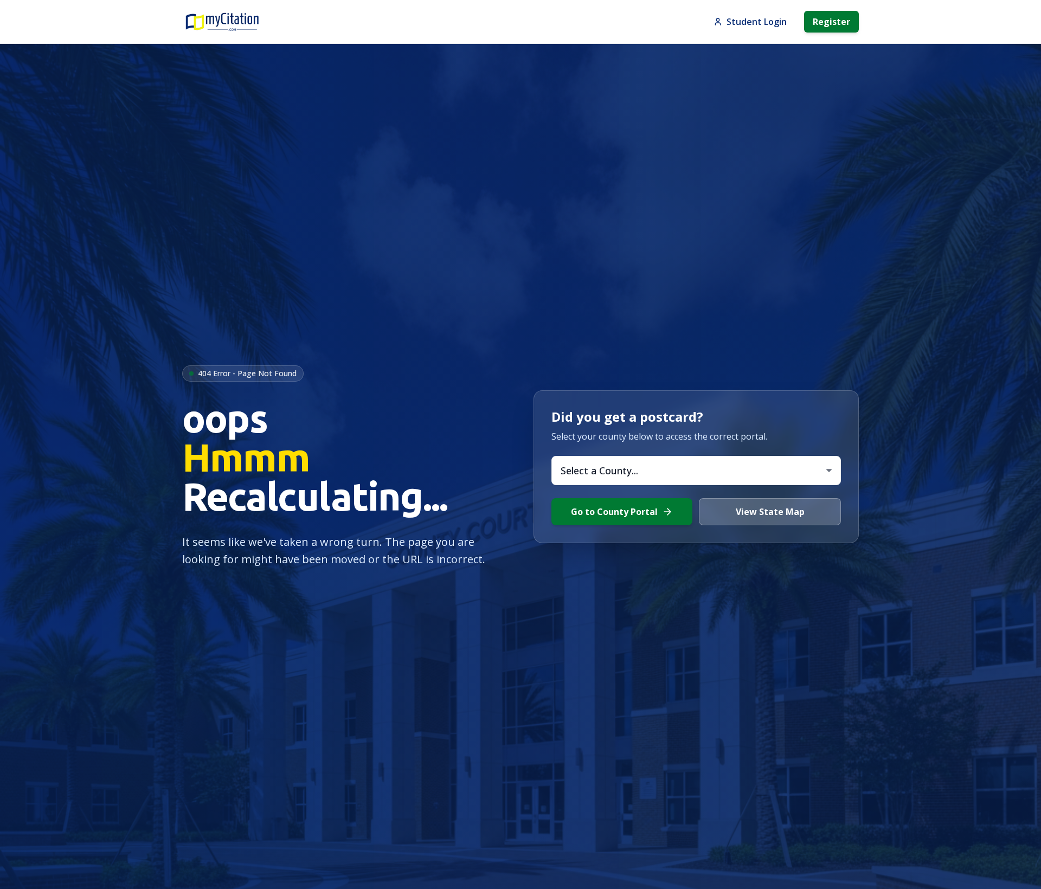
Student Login (757, 22)
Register (831, 22)
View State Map (770, 512)
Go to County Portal (614, 512)
